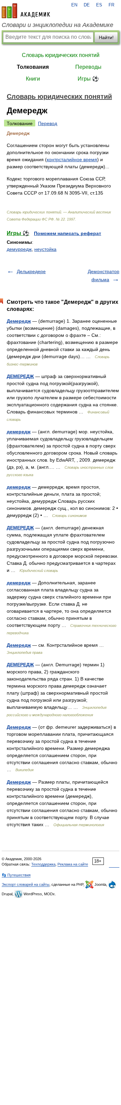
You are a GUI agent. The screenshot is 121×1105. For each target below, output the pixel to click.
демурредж (19, 249)
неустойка (45, 249)
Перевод (47, 123)
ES (99, 5)
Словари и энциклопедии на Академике (57, 25)
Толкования (33, 67)
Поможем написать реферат (67, 233)
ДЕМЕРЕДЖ (20, 376)
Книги (33, 79)
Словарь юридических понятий (60, 55)
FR (111, 5)
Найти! (106, 37)
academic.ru (26, 10)
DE (87, 5)
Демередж (19, 321)
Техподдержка (43, 864)
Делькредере (31, 271)
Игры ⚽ (88, 79)
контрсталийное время (72, 159)
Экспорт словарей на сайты (25, 884)
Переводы (88, 67)
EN (74, 5)
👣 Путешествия (16, 875)
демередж (19, 431)
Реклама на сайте (72, 864)
